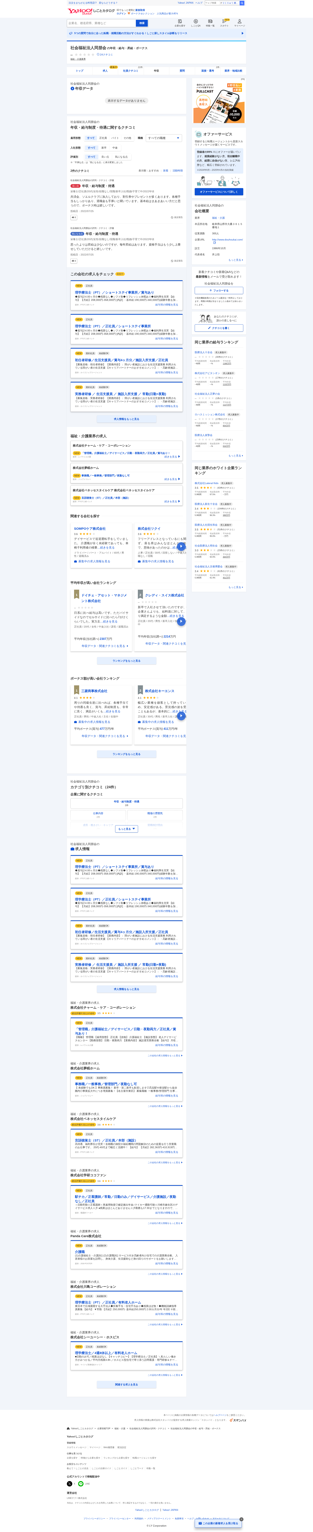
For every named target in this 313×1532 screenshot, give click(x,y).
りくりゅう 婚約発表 (230, 3)
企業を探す (180, 25)
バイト (115, 137)
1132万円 (227, 384)
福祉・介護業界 (78, 59)
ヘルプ (199, 2)
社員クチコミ (133, 69)
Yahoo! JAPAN (185, 2)
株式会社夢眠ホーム (85, 1068)
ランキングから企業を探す (116, 1458)
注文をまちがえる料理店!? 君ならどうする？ (93, 2)
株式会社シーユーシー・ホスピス (94, 1337)
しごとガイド (120, 1468)
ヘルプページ (220, 1415)
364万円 (226, 557)
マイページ (239, 25)
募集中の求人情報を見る (94, 561)
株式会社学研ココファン (88, 1175)
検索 (242, 3)
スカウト (224, 25)
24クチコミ (106, 54)
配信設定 (122, 1447)
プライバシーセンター (120, 1518)
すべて (91, 137)
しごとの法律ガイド (101, 1468)
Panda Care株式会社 (85, 1236)
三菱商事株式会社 (94, 691)
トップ (79, 70)
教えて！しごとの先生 (78, 1468)
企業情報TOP (103, 1428)
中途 (115, 147)
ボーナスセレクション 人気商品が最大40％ (154, 13)
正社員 (103, 137)
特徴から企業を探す (90, 1458)
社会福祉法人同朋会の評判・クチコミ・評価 (92, 180)
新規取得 (140, 10)
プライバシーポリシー (94, 1518)
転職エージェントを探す (144, 1458)
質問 (182, 70)
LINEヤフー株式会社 (77, 1498)
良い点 (105, 156)
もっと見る (234, 259)
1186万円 (227, 363)
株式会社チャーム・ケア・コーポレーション (103, 1007)
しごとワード (136, 1468)
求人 (110, 69)
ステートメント (159, 1518)
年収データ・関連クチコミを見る (103, 645)
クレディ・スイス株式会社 (164, 595)
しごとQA (196, 25)
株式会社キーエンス (159, 691)
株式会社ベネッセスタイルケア (93, 1119)
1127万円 (227, 405)
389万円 (226, 515)
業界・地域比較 (233, 70)
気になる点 (121, 156)
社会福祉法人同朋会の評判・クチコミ (148, 1428)
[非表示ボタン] (241, 1519)
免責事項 (179, 1518)
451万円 (226, 578)
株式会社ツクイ (149, 528)
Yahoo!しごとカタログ (82, 1428)
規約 (139, 1518)
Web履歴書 (108, 1447)
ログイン (121, 13)
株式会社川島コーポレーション (93, 1286)
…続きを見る (106, 547)
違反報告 (178, 217)
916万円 (226, 446)
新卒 (104, 147)
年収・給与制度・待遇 (98, 186)
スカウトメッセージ (76, 1447)
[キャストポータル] (219, 122)
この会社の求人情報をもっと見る (164, 1055)
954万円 (226, 426)
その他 (127, 137)
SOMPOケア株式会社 (90, 528)
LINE (87, 1484)
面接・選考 (210, 69)
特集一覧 (210, 25)
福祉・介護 (218, 217)
